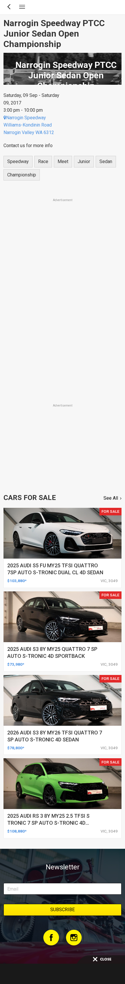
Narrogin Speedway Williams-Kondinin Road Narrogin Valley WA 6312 (28, 125)
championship (21, 175)
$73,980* (15, 664)
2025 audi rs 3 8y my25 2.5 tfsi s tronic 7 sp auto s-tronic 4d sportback (48, 823)
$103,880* (16, 580)
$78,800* (15, 747)
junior (84, 161)
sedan (105, 161)
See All (110, 498)
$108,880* (16, 831)
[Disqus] (62, 321)
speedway (18, 161)
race (43, 161)
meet (63, 161)
